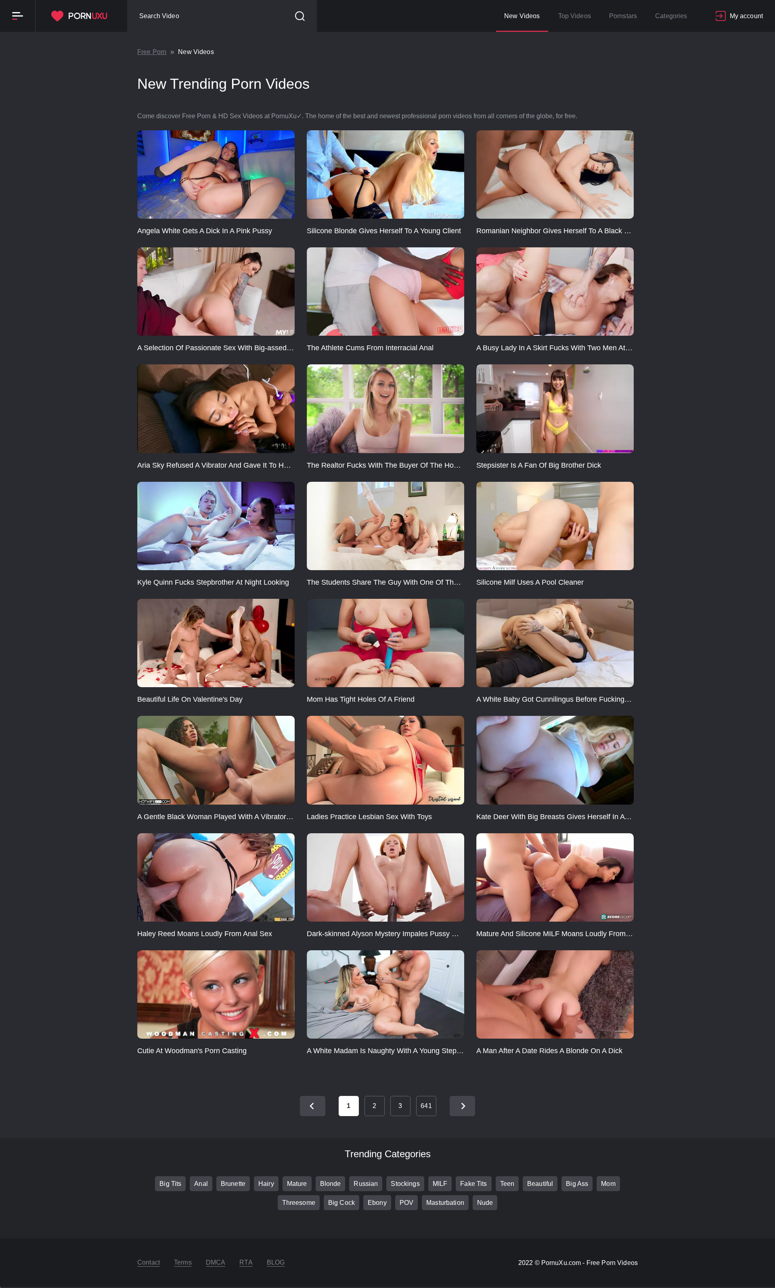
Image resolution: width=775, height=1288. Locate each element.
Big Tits (170, 1183)
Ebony (377, 1202)
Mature (297, 1183)
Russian (366, 1183)
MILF (440, 1183)
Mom (608, 1183)
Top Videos (574, 16)
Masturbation (445, 1202)
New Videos (522, 16)
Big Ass (577, 1183)
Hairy (266, 1183)
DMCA (216, 1262)
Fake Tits (473, 1183)
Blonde (330, 1183)
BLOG (276, 1262)
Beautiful (540, 1183)
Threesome (298, 1202)
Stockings (405, 1183)
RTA (245, 1262)
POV (406, 1202)
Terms (183, 1262)
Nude (485, 1202)
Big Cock (341, 1202)
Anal (201, 1183)
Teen (507, 1183)
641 (426, 1105)
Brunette (233, 1183)
